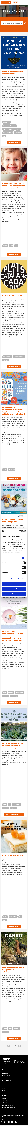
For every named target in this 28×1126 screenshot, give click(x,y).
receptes (5, 360)
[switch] (24, 563)
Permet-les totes (14, 583)
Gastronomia (16, 804)
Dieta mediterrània (8, 129)
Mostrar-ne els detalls (17, 579)
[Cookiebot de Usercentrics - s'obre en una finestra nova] (19, 531)
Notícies (4, 1088)
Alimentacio (6, 122)
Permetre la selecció (14, 588)
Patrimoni (6, 808)
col (9, 804)
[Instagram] (5, 1122)
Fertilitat (10, 692)
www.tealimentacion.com (9, 212)
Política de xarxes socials (8, 1105)
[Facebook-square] (9, 1122)
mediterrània (19, 692)
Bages (5, 804)
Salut (11, 245)
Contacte (4, 1090)
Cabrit (5, 1028)
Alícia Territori (6, 1075)
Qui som (4, 1083)
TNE (20, 916)
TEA (16, 245)
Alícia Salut (5, 1073)
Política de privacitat (7, 1103)
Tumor (5, 920)
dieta (4, 692)
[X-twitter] (2, 1122)
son (4, 136)
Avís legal (4, 1098)
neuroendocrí (13, 916)
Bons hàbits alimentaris (9, 126)
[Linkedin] (12, 1122)
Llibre (4, 469)
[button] (25, 2)
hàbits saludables (8, 132)
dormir (18, 129)
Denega (14, 593)
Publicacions (5, 1086)
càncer (5, 916)
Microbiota (18, 132)
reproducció (13, 696)
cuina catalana (7, 356)
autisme (5, 245)
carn (10, 1028)
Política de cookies (7, 1101)
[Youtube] (16, 1122)
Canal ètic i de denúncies (8, 1107)
